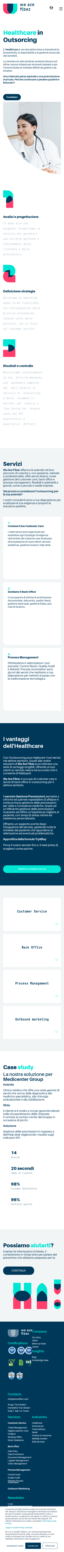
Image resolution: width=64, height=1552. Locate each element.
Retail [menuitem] (34, 1432)
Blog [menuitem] (34, 1357)
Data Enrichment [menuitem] (16, 1454)
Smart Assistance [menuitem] (16, 1440)
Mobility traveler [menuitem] (39, 1438)
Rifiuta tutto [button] (50, 1545)
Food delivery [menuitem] (38, 1429)
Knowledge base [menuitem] (40, 1360)
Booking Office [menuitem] (15, 1437)
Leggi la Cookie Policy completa (18, 1527)
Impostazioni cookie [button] (15, 1545)
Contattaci (12, 97)
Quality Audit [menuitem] (14, 1477)
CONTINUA (18, 1270)
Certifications (18, 1343)
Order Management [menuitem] (17, 1463)
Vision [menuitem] (35, 1340)
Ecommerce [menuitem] (38, 1426)
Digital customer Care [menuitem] (18, 1431)
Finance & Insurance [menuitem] (41, 1435)
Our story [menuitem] (36, 1337)
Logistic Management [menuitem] (18, 1460)
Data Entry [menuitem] (13, 1451)
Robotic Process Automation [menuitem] (15, 1481)
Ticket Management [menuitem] (17, 1427)
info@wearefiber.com (18, 1399)
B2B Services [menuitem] (38, 1442)
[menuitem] (20, 1423)
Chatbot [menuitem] (12, 1434)
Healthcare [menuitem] (37, 1423)
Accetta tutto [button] (33, 1545)
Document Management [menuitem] (19, 1457)
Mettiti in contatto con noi (32, 869)
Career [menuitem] (35, 1347)
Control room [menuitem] (14, 1474)
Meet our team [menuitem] (39, 1343)
